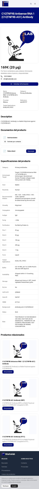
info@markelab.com (10, 79)
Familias (4, 467)
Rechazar (6, 486)
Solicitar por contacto (14, 141)
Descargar (31, 151)
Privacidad (24, 467)
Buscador (5, 463)
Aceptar (14, 486)
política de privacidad (14, 482)
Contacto (24, 463)
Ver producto (8, 372)
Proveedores (6, 470)
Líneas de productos (8, 474)
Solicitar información (21, 84)
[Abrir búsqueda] (31, 3)
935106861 (8, 76)
